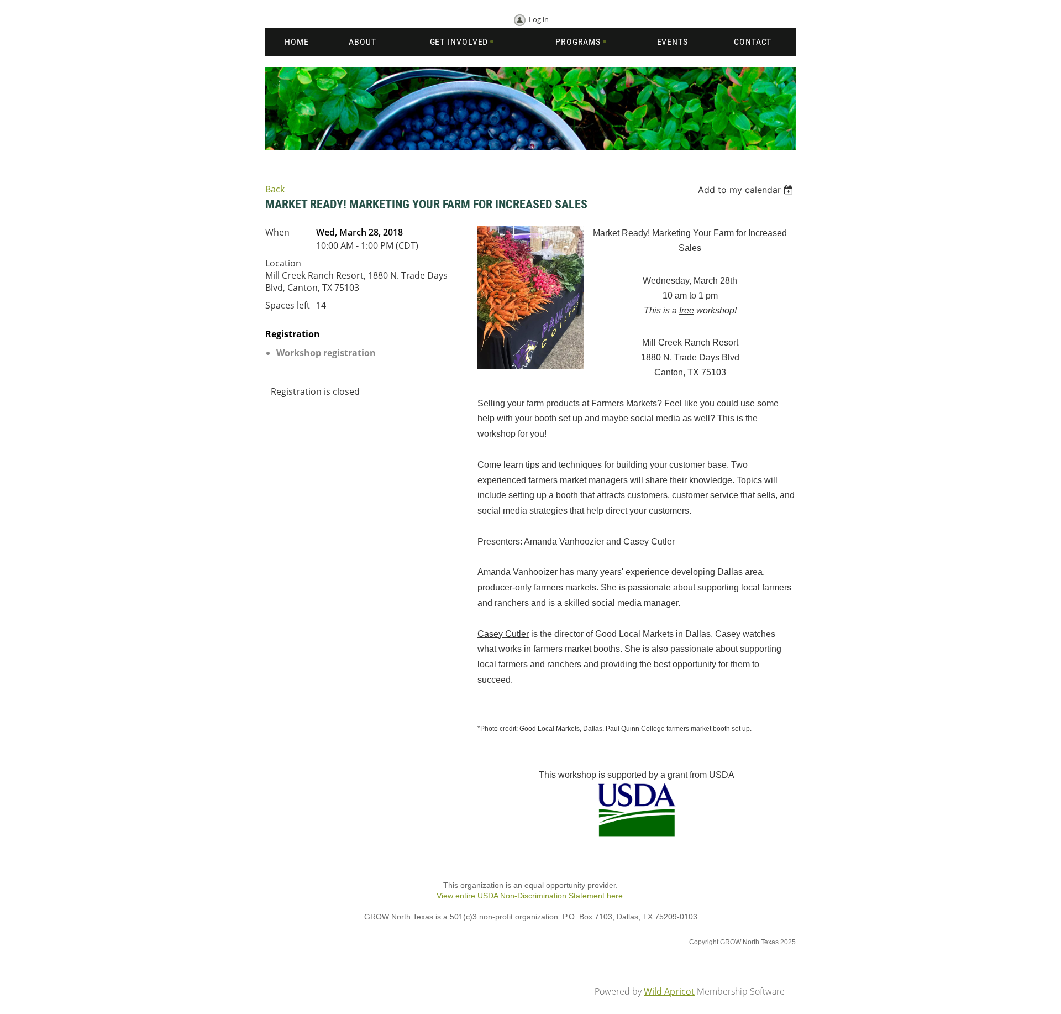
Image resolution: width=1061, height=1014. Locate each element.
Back (275, 189)
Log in (539, 19)
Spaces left (287, 305)
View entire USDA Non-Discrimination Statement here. (531, 895)
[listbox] (747, 189)
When (277, 232)
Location (283, 263)
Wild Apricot (669, 991)
